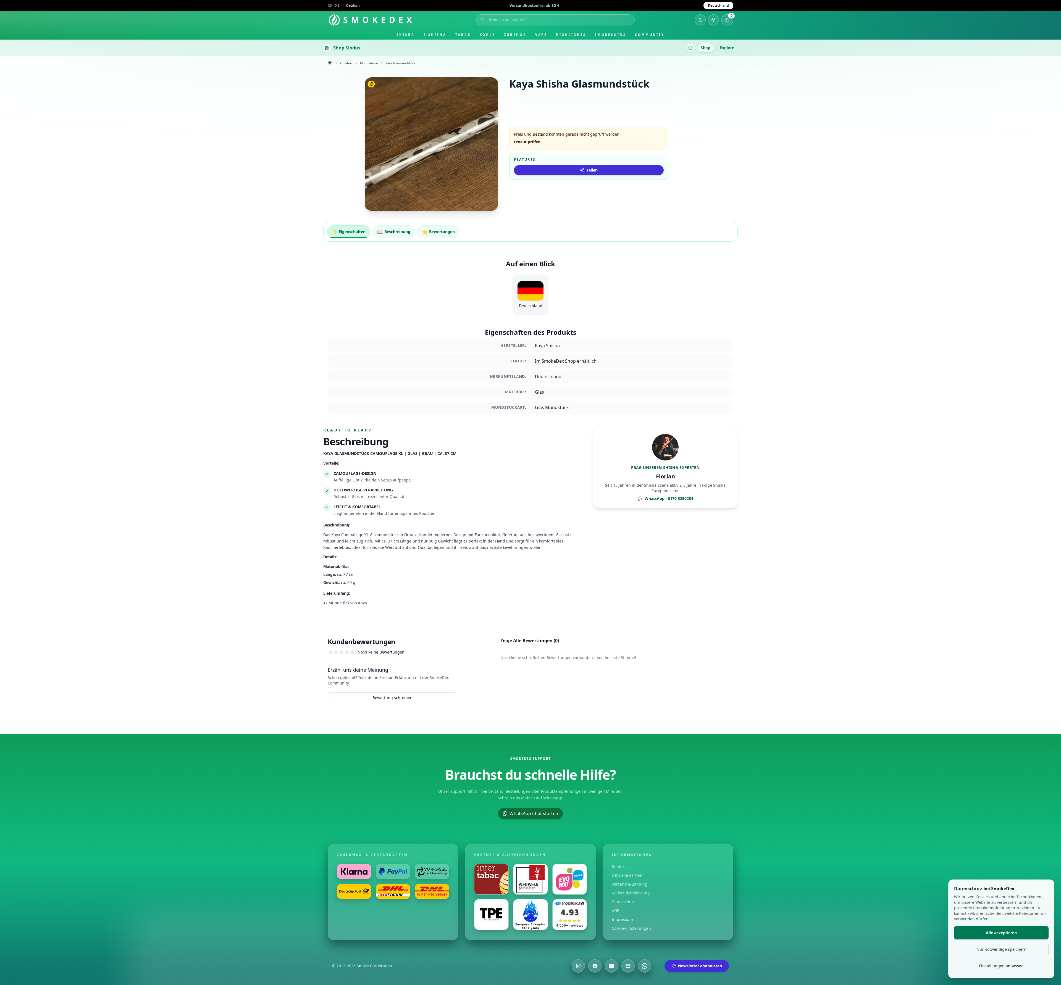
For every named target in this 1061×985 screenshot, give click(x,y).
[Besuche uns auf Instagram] (578, 966)
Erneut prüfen (527, 141)
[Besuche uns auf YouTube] (611, 966)
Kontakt (619, 866)
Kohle (487, 35)
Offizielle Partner (627, 875)
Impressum (622, 919)
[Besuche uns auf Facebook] (595, 966)
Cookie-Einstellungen (631, 928)
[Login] (700, 19)
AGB (615, 910)
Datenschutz (623, 901)
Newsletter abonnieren (700, 965)
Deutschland (718, 5)
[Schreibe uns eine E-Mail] (628, 966)
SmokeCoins (610, 35)
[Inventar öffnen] (713, 19)
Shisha (405, 35)
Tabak (463, 35)
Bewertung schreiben (392, 697)
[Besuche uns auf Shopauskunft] (570, 914)
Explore (727, 47)
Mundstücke (369, 63)
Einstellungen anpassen (1001, 965)
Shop (705, 47)
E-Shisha (435, 35)
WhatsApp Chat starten (534, 813)
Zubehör (515, 35)
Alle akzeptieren (1001, 932)
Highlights (571, 35)
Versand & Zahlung (629, 884)
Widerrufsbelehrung (631, 893)
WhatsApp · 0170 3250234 (665, 498)
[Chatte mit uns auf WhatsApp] (644, 966)
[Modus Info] (690, 47)
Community (650, 35)
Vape (541, 35)
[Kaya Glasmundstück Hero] (431, 144)
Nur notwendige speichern (1001, 949)
